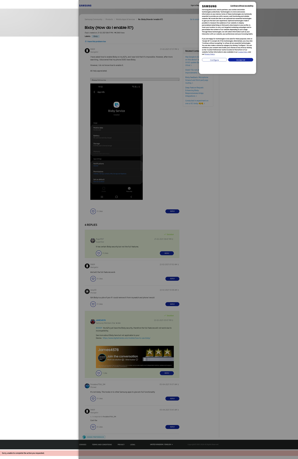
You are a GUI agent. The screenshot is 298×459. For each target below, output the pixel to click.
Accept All (240, 60)
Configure (214, 60)
